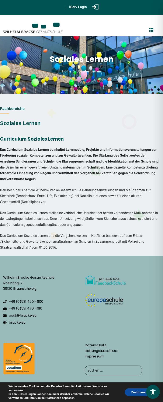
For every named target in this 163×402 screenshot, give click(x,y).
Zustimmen (139, 392)
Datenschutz (95, 345)
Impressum (94, 356)
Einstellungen (27, 394)
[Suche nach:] (122, 370)
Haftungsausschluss (101, 350)
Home (66, 71)
